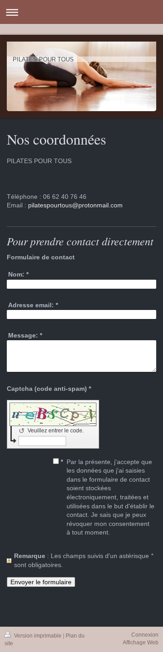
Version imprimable (38, 636)
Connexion (144, 635)
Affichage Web (140, 642)
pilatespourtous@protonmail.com (75, 205)
